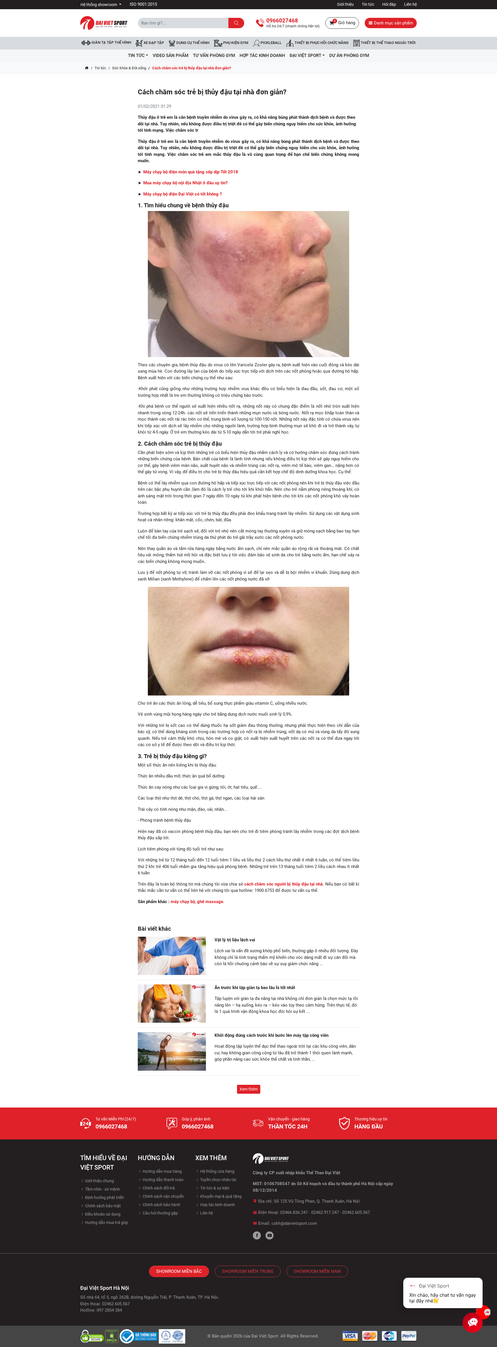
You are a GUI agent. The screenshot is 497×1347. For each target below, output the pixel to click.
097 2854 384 (109, 1310)
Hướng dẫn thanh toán (162, 1179)
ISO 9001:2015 (143, 4)
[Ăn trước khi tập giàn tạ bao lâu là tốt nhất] (172, 1003)
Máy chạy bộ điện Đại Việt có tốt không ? (182, 194)
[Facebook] (257, 1235)
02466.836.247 (294, 1212)
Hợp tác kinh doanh (217, 1204)
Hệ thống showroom (99, 4)
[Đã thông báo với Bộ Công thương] (139, 1336)
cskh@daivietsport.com (294, 1223)
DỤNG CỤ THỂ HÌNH (192, 43)
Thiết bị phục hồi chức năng (321, 43)
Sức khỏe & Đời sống (129, 68)
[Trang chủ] (87, 68)
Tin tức (368, 4)
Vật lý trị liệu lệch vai (235, 939)
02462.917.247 (325, 1212)
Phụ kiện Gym (235, 43)
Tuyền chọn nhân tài (217, 1179)
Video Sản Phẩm (170, 55)
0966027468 (111, 1126)
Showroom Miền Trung (248, 1271)
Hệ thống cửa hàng (216, 1171)
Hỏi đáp (389, 4)
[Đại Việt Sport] (103, 22)
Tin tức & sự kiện (214, 1188)
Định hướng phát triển (104, 1197)
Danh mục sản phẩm (393, 23)
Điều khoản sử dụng (102, 1214)
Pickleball (271, 43)
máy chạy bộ (183, 901)
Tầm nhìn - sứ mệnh (102, 1189)
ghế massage (210, 901)
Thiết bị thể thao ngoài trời (388, 43)
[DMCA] (112, 1336)
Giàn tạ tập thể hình (111, 42)
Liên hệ (410, 4)
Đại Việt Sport (264, 1336)
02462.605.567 (356, 1212)
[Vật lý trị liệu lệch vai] (172, 956)
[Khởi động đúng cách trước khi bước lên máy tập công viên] (172, 1051)
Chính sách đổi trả (158, 1188)
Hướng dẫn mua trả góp (106, 1222)
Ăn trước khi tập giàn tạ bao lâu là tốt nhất (255, 987)
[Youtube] (269, 1235)
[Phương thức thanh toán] (380, 1336)
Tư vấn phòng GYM (214, 55)
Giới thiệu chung (99, 1181)
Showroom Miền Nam (317, 1271)
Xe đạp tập (153, 43)
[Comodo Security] (92, 1336)
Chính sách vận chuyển (163, 1196)
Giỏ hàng (344, 22)
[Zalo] (483, 1312)
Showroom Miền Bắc (179, 1271)
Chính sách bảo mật (102, 1206)
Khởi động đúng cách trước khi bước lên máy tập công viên (272, 1035)
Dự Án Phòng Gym (349, 55)
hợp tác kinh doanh (262, 55)
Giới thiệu (345, 4)
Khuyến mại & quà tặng (220, 1196)
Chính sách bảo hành (161, 1204)
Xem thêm (249, 1089)
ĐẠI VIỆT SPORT (305, 55)
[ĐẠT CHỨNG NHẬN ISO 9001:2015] (172, 1336)
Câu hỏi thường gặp (160, 1213)
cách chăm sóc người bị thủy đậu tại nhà (283, 884)
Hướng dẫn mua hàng (162, 1171)
